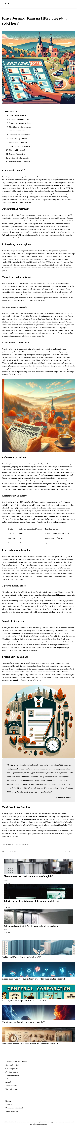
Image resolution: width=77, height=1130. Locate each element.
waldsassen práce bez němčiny (25, 325)
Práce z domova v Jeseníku (19, 146)
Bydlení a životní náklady (19, 158)
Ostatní (73, 852)
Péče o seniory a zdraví (18, 138)
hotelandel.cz (7, 4)
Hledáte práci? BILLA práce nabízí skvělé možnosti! (24, 1000)
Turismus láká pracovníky (19, 119)
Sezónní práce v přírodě (18, 131)
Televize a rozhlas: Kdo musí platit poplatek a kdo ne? (31, 901)
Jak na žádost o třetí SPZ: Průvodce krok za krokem (31, 926)
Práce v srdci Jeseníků (17, 115)
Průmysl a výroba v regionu (20, 123)
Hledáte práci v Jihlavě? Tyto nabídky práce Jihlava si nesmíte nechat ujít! (33, 979)
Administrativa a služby (18, 142)
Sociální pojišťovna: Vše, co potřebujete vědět (21, 957)
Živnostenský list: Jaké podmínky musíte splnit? (28, 876)
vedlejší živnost (57, 467)
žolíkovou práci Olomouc (55, 592)
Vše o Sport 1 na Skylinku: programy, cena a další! (23, 1022)
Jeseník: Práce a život (17, 154)
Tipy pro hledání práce (17, 150)
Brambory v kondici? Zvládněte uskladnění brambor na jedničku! (30, 1044)
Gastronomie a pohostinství (19, 135)
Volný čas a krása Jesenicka (19, 162)
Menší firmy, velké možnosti (20, 127)
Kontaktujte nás (24, 844)
